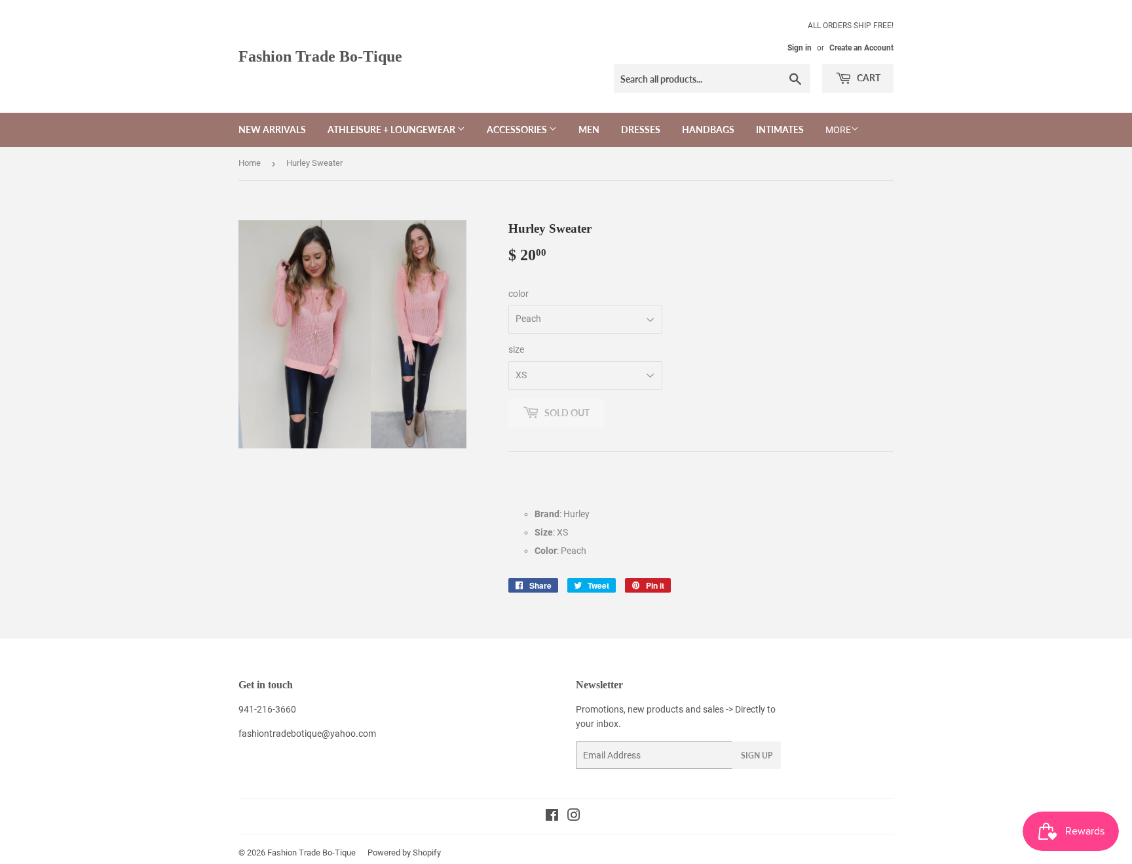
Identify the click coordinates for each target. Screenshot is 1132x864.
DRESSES (640, 129)
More (838, 130)
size (516, 349)
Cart (867, 77)
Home (249, 163)
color (518, 293)
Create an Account (861, 47)
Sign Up (756, 755)
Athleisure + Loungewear (392, 129)
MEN (588, 129)
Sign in (799, 47)
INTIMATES (780, 129)
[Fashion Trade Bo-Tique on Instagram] (573, 817)
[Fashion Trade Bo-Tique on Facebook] (552, 817)
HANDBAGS (708, 129)
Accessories (518, 129)
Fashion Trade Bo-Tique (320, 56)
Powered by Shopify (404, 852)
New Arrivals (272, 129)
